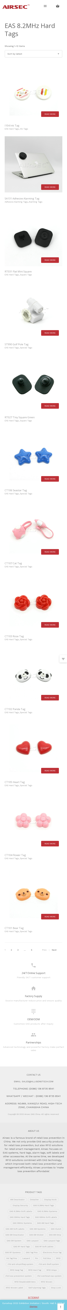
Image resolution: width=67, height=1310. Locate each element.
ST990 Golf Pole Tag (17, 344)
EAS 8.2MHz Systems (47, 1211)
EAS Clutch (56, 1229)
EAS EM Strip (55, 1235)
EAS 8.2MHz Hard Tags (43, 1205)
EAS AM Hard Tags (45, 1223)
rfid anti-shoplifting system (20, 1264)
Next (54, 950)
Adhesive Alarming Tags (16, 202)
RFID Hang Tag (16, 1270)
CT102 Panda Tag (15, 709)
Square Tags (26, 275)
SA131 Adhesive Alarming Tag (22, 198)
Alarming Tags (35, 202)
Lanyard (26, 1258)
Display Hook (50, 1200)
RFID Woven (46, 1282)
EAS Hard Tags (12, 129)
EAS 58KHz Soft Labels (46, 1217)
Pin (36, 1258)
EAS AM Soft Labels (15, 1229)
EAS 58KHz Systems (22, 1223)
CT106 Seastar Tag (16, 490)
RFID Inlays (52, 1270)
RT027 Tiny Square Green (20, 417)
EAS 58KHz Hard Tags (20, 1217)
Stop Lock (56, 1288)
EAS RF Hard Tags (22, 1247)
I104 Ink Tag (12, 125)
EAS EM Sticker (36, 1235)
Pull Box (47, 1258)
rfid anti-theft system (49, 1264)
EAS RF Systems (13, 1252)
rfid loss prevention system (18, 1276)
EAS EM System (14, 1241)
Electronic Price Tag (52, 1252)
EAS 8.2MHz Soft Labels (21, 1211)
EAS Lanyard (32, 1241)
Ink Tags (24, 129)
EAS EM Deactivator (15, 1235)
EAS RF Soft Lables (44, 1247)
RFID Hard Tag (34, 1270)
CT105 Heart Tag (15, 782)
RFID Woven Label (14, 1288)
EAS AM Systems (37, 1229)
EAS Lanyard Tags (52, 1241)
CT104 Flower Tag (15, 855)
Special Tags (26, 348)
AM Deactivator (17, 1200)
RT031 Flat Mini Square (18, 271)
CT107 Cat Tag (13, 563)
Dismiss (33, 1306)
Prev (44, 950)
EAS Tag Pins (32, 1252)
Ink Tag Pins (11, 1258)
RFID (58, 1258)
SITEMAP (33, 1297)
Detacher (34, 1200)
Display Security (20, 1205)
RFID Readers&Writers (25, 1282)
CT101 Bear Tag (14, 928)
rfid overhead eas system (49, 1276)
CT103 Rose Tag (14, 636)
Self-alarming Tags (37, 1288)
